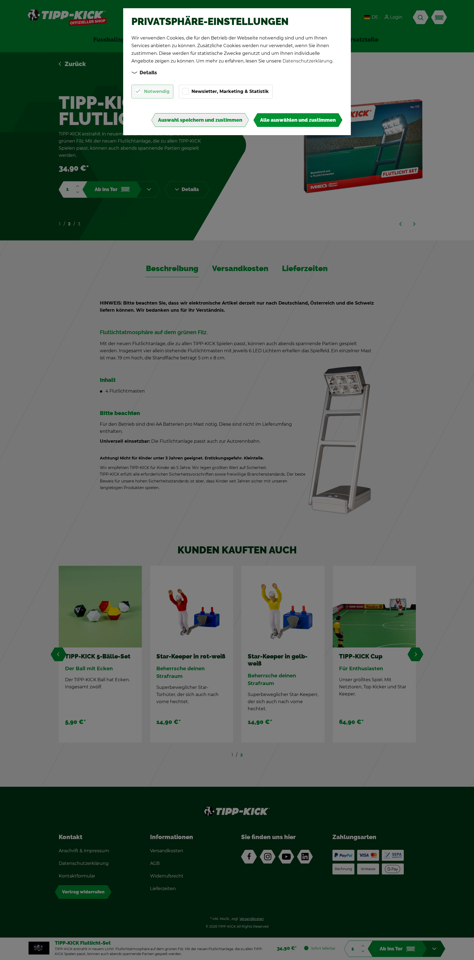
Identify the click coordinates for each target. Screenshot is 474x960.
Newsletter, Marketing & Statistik (230, 91)
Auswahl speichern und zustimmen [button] (200, 120)
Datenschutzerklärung (307, 61)
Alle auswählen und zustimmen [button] (298, 120)
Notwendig (157, 91)
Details (148, 73)
